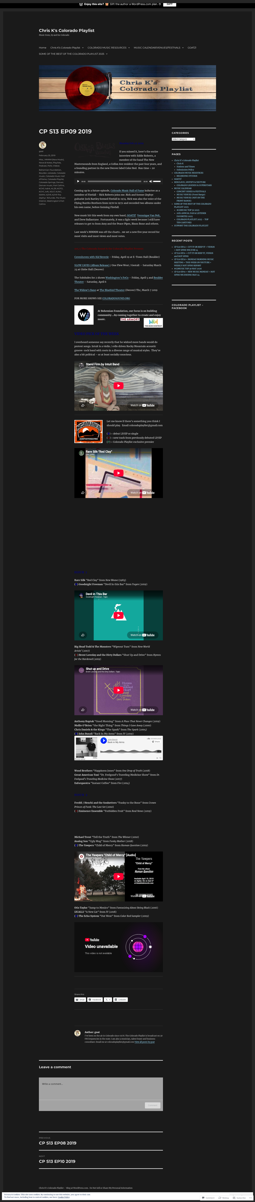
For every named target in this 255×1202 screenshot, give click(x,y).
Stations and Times (186, 166)
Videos (56, 166)
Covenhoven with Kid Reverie (91, 256)
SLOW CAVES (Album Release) (91, 265)
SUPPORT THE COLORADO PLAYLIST (191, 225)
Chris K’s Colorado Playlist (65, 47)
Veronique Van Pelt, (148, 215)
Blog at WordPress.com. (77, 1188)
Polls (50, 166)
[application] (118, 181)
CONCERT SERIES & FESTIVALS (191, 191)
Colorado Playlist (56, 179)
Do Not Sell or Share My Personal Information (111, 1188)
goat (41, 151)
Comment (152, 1105)
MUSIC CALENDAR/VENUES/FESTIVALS (157, 47)
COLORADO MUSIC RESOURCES (107, 47)
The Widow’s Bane (85, 290)
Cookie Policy (64, 1197)
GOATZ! (192, 47)
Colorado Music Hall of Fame (127, 190)
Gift (170, 4)
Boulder (43, 173)
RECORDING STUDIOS (187, 176)
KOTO (60, 188)
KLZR (53, 188)
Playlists (57, 162)
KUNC (58, 191)
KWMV (42, 195)
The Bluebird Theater (112, 290)
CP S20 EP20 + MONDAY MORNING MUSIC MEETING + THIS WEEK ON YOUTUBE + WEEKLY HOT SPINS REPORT (194, 262)
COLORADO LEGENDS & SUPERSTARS (194, 185)
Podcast (43, 166)
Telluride (51, 198)
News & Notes (45, 162)
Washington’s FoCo (117, 277)
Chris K (180, 163)
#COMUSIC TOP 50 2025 (188, 210)
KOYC (41, 191)
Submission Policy (185, 170)
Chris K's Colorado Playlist (66, 30)
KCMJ (41, 188)
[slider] (157, 181)
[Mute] (150, 181)
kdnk (47, 188)
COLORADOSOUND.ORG (116, 298)
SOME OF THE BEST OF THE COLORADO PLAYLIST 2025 (71, 53)
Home (42, 47)
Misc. (41, 159)
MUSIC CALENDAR (183, 188)
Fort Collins (58, 185)
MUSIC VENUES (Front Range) (191, 194)
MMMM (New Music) (54, 159)
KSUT (52, 191)
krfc (47, 191)
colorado (52, 173)
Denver (59, 182)
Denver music (45, 185)
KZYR (48, 195)
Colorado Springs (47, 182)
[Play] (78, 181)
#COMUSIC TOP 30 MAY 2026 (188, 268)
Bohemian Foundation (50, 170)
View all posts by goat (145, 1042)
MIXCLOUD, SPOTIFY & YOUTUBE (190, 182)
